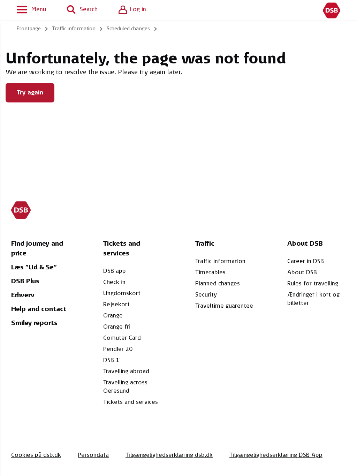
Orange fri (116, 327)
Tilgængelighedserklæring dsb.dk (169, 455)
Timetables (210, 272)
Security (206, 295)
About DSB (302, 272)
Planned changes (217, 283)
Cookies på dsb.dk (36, 455)
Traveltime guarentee (224, 306)
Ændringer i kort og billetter (313, 299)
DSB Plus (25, 281)
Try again (30, 92)
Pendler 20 (117, 349)
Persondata (93, 455)
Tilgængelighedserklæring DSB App (275, 455)
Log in (138, 9)
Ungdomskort (121, 293)
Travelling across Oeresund (125, 387)
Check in (114, 282)
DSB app (114, 271)
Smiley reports (34, 323)
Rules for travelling (312, 283)
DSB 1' (112, 360)
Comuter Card (122, 338)
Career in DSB (305, 261)
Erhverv (23, 295)
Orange (113, 315)
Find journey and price (37, 249)
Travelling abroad (126, 371)
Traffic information (220, 261)
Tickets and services (130, 402)
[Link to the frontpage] (331, 10)
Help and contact (39, 309)
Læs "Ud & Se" (34, 267)
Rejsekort (116, 304)
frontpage (29, 28)
